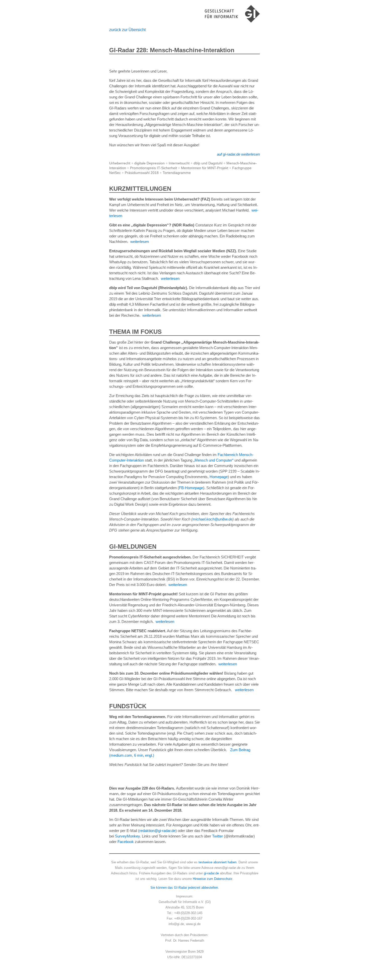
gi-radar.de (211, 873)
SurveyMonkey (127, 836)
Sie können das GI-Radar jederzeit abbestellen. (184, 887)
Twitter (217, 836)
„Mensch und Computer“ (213, 460)
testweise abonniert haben (217, 862)
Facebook (125, 841)
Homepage (219, 477)
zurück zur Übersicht (127, 30)
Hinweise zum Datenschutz (212, 879)
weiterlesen (139, 241)
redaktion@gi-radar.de (157, 830)
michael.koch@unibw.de (212, 519)
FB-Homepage (191, 488)
